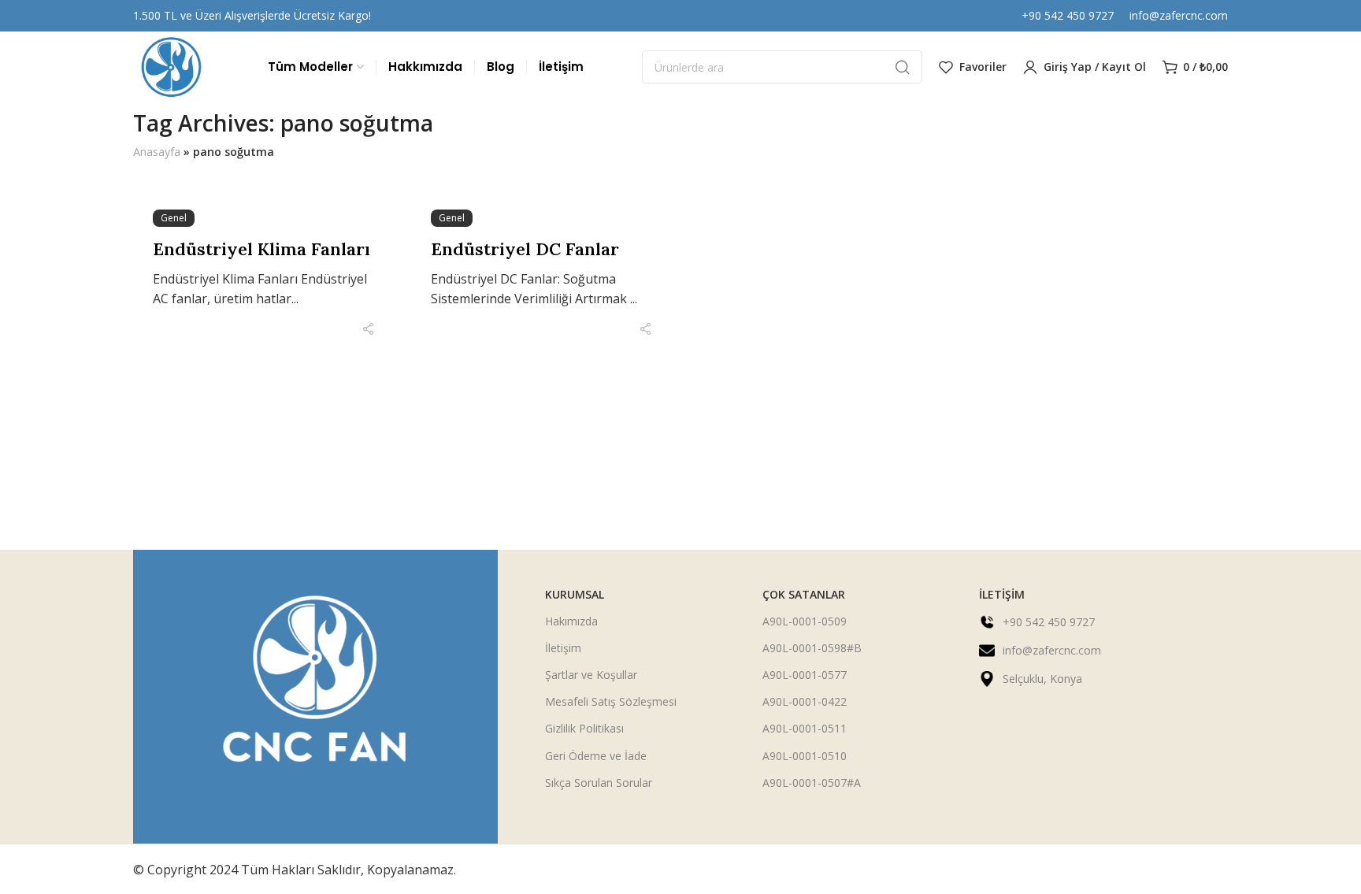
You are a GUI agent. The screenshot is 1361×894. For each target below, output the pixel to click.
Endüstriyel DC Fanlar (525, 249)
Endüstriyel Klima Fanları (261, 249)
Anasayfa (156, 151)
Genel (174, 217)
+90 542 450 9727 (1068, 15)
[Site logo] (171, 67)
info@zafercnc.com (1178, 15)
